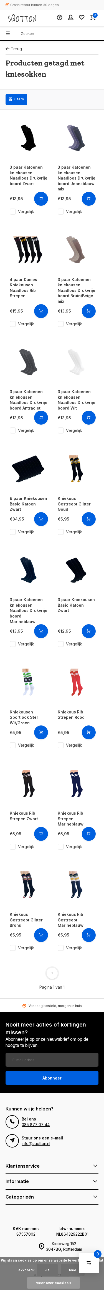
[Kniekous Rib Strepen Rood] (76, 682)
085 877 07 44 (36, 1124)
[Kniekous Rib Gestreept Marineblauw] (76, 885)
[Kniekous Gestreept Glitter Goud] (76, 469)
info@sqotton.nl (36, 1143)
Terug (16, 48)
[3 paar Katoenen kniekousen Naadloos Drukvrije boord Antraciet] (28, 362)
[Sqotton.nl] (22, 18)
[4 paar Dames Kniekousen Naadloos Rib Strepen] (28, 250)
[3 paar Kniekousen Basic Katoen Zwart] (76, 570)
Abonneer (52, 1078)
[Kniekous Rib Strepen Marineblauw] (76, 783)
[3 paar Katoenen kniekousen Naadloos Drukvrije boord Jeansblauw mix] (76, 138)
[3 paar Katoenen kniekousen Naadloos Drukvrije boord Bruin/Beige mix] (76, 250)
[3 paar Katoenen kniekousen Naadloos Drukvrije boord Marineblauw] (28, 570)
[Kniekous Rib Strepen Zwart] (28, 783)
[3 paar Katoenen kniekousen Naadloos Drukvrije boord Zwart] (28, 138)
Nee (72, 1270)
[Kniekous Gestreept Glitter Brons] (28, 885)
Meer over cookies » (53, 1283)
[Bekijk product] (41, 199)
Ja (47, 1270)
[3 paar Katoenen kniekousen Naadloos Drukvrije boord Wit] (76, 362)
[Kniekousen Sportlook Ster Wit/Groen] (28, 682)
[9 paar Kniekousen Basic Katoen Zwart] (28, 469)
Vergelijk (26, 211)
